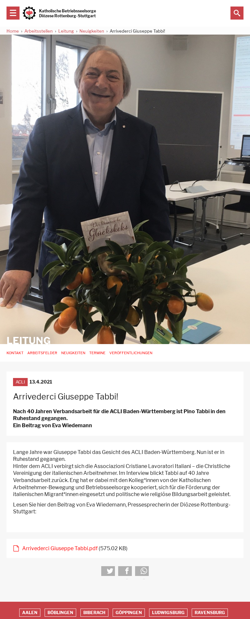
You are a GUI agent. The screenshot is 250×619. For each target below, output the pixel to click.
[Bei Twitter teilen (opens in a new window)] (108, 571)
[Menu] (13, 13)
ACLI (20, 382)
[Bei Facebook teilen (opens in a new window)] (125, 571)
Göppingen (129, 612)
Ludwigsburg (168, 612)
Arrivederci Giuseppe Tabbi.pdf (60, 548)
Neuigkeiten (91, 31)
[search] (236, 13)
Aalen (29, 612)
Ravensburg (210, 612)
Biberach (94, 612)
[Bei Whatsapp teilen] (142, 571)
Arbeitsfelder (42, 353)
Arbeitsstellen (38, 31)
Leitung (66, 31)
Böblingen (60, 612)
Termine (97, 353)
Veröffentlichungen (130, 353)
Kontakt (15, 353)
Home (13, 31)
